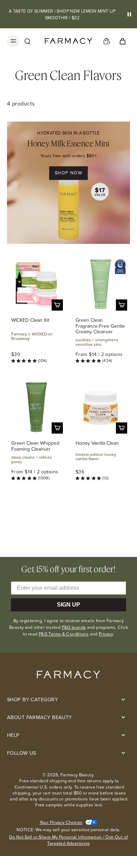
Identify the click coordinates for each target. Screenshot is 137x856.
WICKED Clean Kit (30, 320)
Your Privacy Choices (61, 822)
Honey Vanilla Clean (97, 443)
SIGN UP (68, 605)
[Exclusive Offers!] (107, 41)
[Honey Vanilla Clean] (100, 407)
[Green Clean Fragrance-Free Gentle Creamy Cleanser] (100, 284)
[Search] (27, 41)
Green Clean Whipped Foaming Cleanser (35, 446)
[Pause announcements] (129, 14)
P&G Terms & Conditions (64, 634)
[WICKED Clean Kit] (36, 284)
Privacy (106, 634)
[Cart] (122, 41)
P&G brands (74, 627)
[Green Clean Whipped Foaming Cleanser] (36, 407)
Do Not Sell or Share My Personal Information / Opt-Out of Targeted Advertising (68, 840)
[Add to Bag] (57, 305)
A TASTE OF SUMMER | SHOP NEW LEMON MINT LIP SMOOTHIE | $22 (62, 14)
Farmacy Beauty (76, 774)
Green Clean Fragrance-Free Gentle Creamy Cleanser (100, 326)
